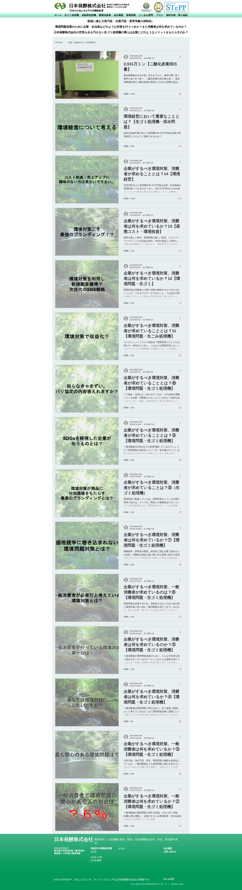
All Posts (59, 42)
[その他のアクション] (181, 57)
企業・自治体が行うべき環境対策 (82, 42)
